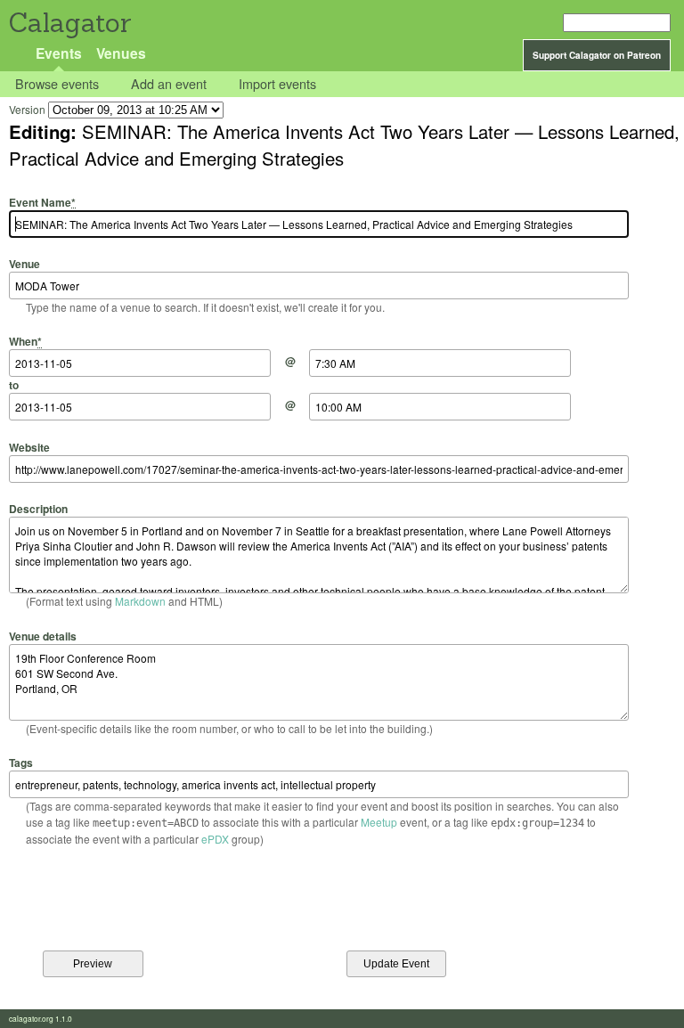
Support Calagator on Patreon (597, 55)
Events (59, 53)
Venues (121, 53)
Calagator (69, 23)
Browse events (57, 84)
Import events (277, 84)
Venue (24, 264)
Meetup (379, 821)
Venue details (43, 635)
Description (38, 509)
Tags (21, 763)
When (25, 341)
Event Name (42, 201)
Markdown (140, 600)
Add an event (169, 84)
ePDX (215, 838)
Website (29, 446)
